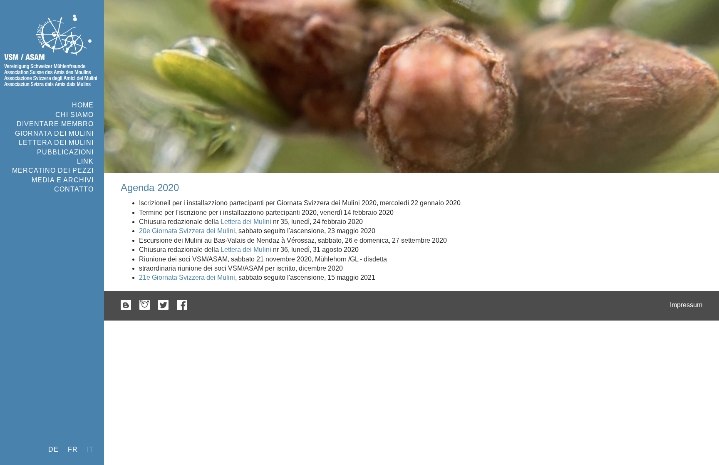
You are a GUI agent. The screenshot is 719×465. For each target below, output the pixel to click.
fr (73, 449)
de (53, 449)
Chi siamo (74, 114)
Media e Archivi (63, 180)
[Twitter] (163, 306)
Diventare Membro (55, 123)
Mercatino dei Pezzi (53, 170)
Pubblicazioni (65, 152)
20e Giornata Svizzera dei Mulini (187, 230)
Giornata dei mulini (54, 133)
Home (83, 105)
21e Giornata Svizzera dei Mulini (187, 277)
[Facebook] (182, 306)
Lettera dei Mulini (56, 142)
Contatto (74, 189)
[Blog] (126, 306)
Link (85, 161)
